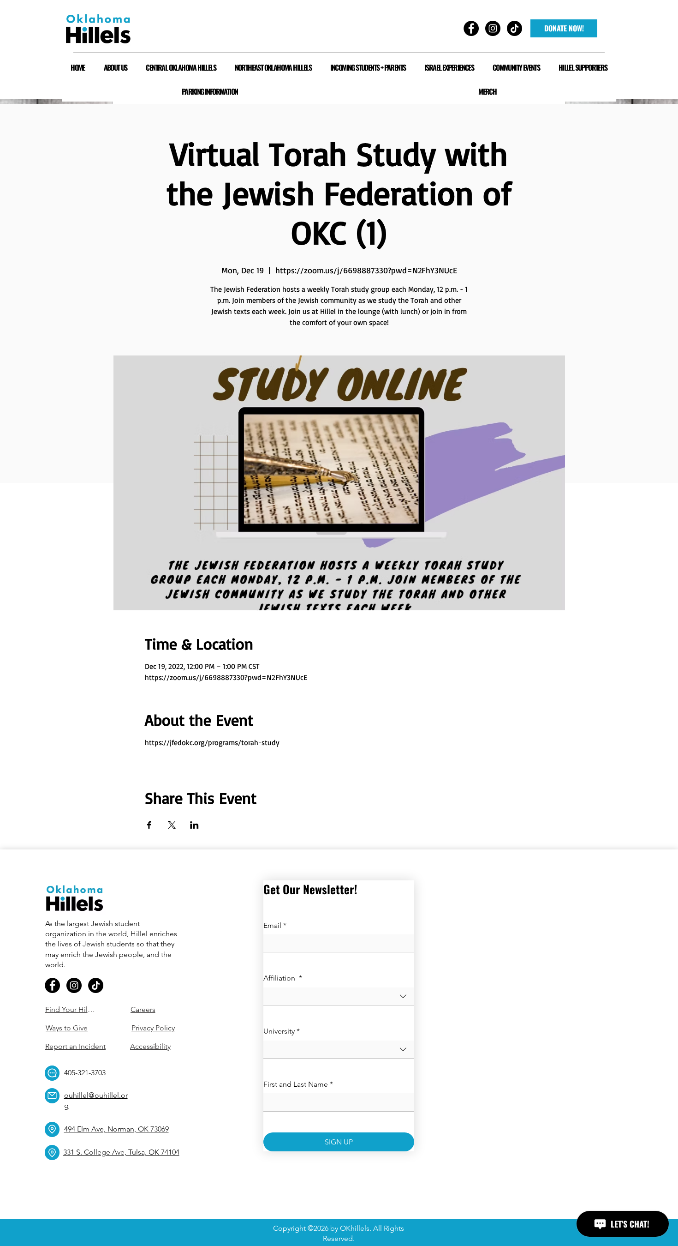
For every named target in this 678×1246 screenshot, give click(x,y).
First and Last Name (298, 1084)
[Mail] (52, 1095)
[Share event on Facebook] (149, 825)
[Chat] (52, 1073)
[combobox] (338, 996)
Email (274, 925)
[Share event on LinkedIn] (194, 825)
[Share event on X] (171, 825)
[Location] (52, 1129)
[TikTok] (95, 985)
